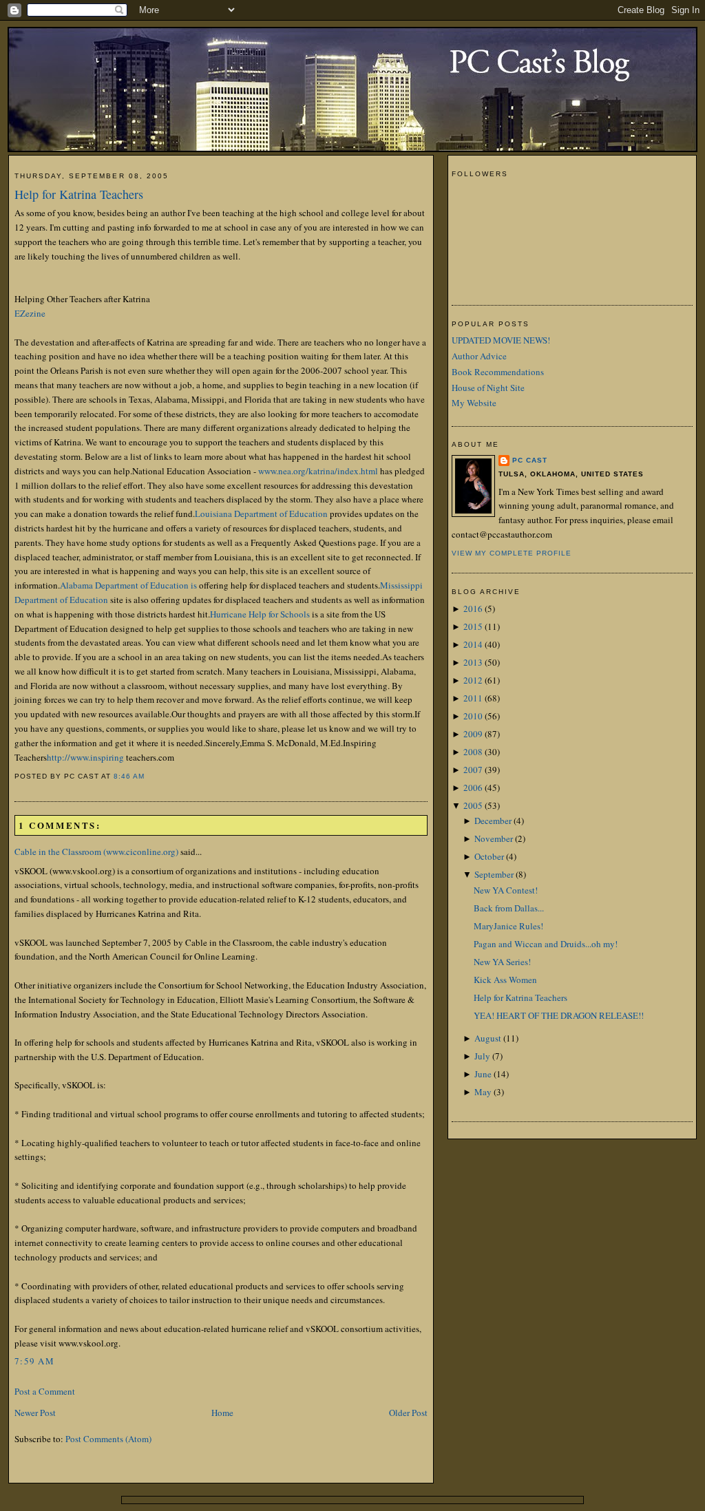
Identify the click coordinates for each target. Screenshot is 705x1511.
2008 (473, 752)
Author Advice (479, 356)
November (493, 838)
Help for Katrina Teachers (78, 194)
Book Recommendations (498, 372)
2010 (473, 716)
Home (222, 1412)
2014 (473, 644)
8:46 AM (129, 776)
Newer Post (35, 1412)
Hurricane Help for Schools (260, 614)
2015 (473, 626)
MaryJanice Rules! (508, 926)
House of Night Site (488, 387)
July (482, 1056)
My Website (474, 403)
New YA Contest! (506, 890)
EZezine (29, 313)
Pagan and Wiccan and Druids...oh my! (546, 944)
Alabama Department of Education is (128, 585)
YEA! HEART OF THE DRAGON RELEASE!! (559, 1015)
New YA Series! (502, 961)
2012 (473, 680)
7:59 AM (34, 1361)
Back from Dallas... (509, 908)
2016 (473, 608)
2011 (473, 698)
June (483, 1074)
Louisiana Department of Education (261, 513)
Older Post (408, 1412)
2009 (473, 734)
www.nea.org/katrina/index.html (318, 471)
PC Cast (529, 460)
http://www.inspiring (85, 757)
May (483, 1092)
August (487, 1038)
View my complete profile (511, 553)
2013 (473, 662)
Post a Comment (44, 1391)
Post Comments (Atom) (108, 1439)
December (493, 820)
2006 (473, 787)
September (494, 874)
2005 (473, 805)
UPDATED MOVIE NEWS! (501, 340)
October (489, 856)
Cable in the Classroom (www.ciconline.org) (96, 851)
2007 (473, 769)
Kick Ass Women (505, 979)
